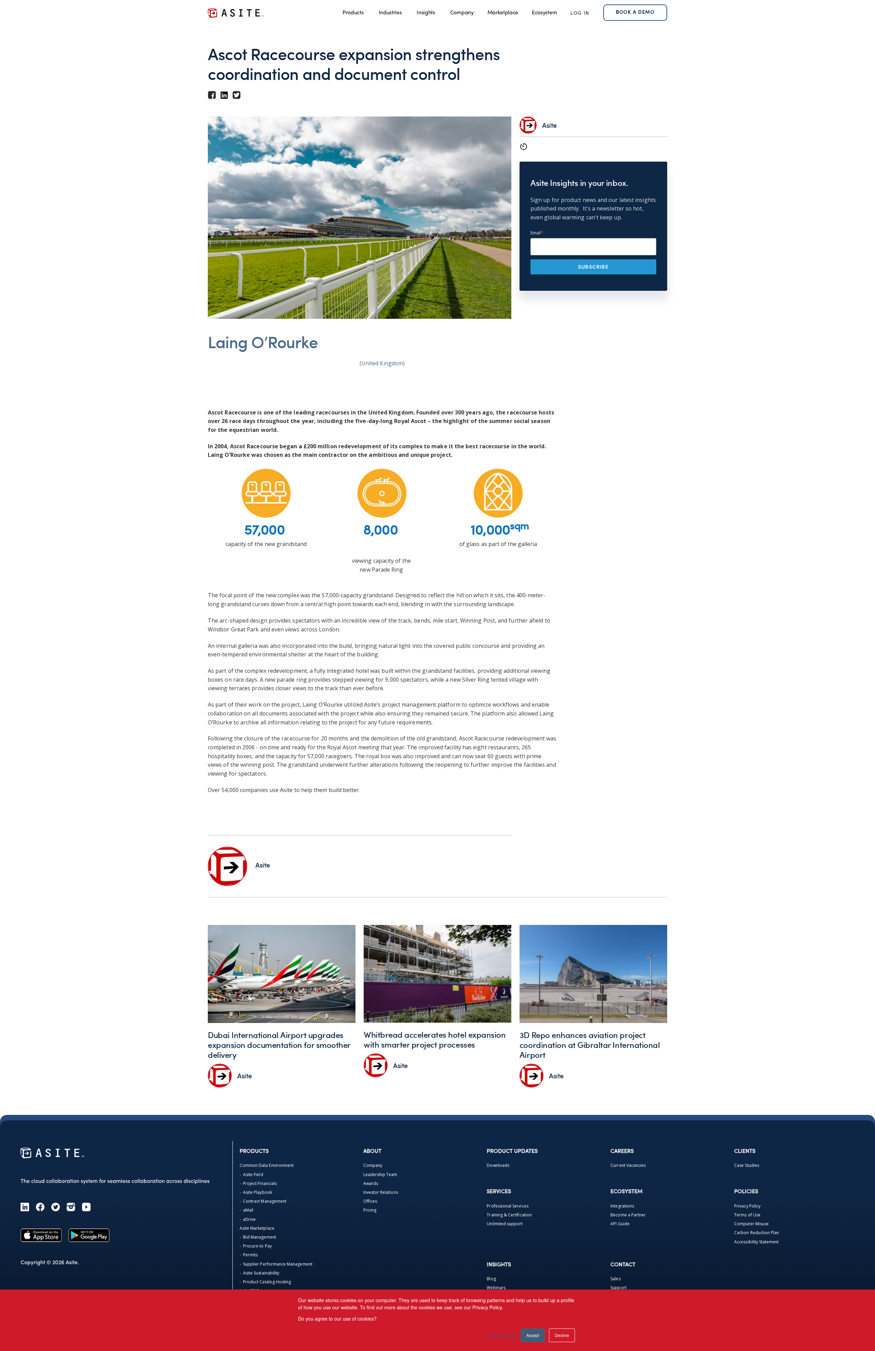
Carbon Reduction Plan (756, 1233)
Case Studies (746, 1165)
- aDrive (248, 1219)
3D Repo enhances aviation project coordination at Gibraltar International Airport (590, 1044)
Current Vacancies (628, 1165)
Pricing (369, 1210)
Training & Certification (509, 1215)
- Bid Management (258, 1237)
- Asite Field (251, 1174)
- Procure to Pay (256, 1246)
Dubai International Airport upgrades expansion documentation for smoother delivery (279, 1044)
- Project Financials (258, 1183)
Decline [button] (562, 1335)
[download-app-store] (41, 1235)
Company (462, 13)
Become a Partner (628, 1215)
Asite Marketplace (257, 1228)
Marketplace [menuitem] (502, 13)
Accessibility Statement (756, 1242)
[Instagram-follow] (71, 1207)
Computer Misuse (751, 1224)
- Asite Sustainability (259, 1273)
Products (352, 13)
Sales (615, 1279)
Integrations (622, 1206)
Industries (390, 13)
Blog (491, 1279)
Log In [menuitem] (579, 13)
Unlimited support (505, 1224)
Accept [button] (532, 1335)
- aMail (246, 1210)
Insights (426, 13)
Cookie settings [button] (502, 1335)
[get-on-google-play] (88, 1235)
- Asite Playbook (256, 1192)
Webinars (496, 1288)
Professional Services (507, 1206)
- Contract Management (263, 1201)
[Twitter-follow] (55, 1207)
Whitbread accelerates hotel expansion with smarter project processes (435, 1039)
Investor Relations (380, 1192)
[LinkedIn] (25, 1207)
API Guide (620, 1224)
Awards (370, 1183)
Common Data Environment (267, 1165)
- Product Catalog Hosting (265, 1282)
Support (618, 1288)
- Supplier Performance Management (276, 1264)
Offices (370, 1201)
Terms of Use (747, 1215)
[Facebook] (40, 1207)
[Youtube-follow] (86, 1207)
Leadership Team (380, 1174)
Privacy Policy (747, 1206)
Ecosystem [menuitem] (544, 13)
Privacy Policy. (487, 1307)
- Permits (249, 1255)
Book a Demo (635, 12)
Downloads (498, 1165)
